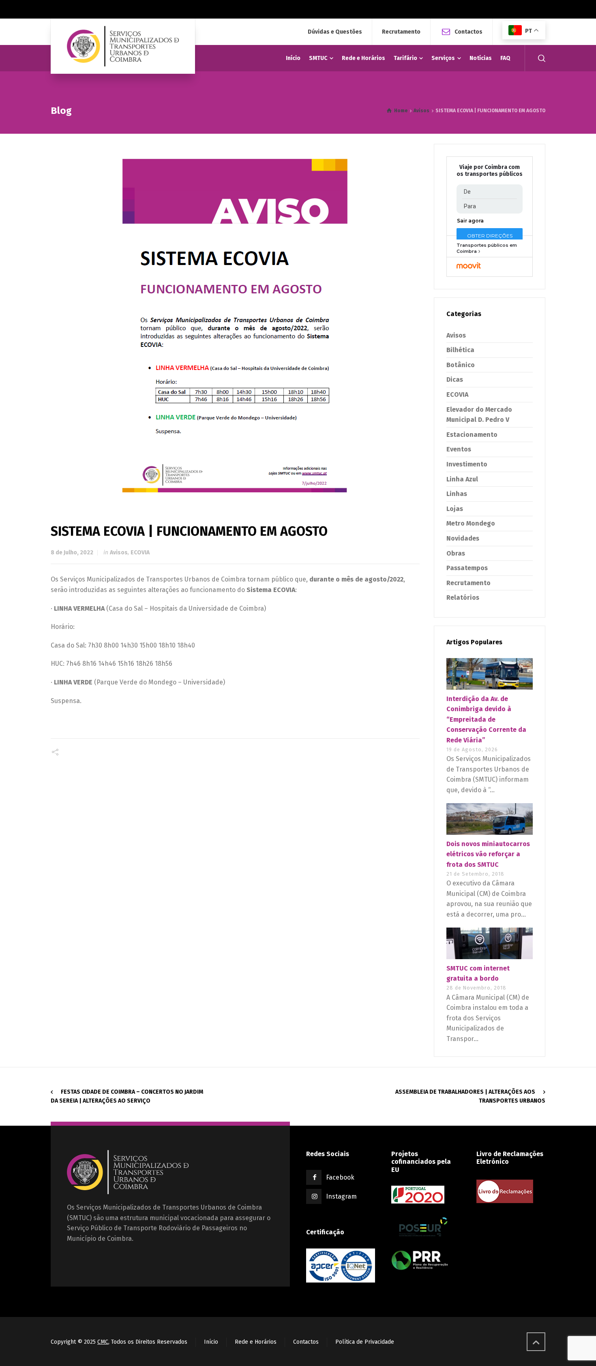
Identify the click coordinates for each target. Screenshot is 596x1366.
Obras (455, 553)
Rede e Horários (256, 1341)
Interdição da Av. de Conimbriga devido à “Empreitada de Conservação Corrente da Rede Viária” (486, 719)
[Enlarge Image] (235, 320)
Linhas (456, 494)
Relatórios (462, 597)
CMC (102, 1341)
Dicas (454, 379)
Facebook (340, 1177)
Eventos (458, 449)
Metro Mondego (470, 523)
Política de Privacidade (364, 1341)
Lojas (454, 509)
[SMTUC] (123, 46)
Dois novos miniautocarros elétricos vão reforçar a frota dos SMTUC (488, 854)
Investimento (466, 464)
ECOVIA (140, 552)
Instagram (341, 1196)
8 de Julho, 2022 (72, 552)
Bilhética (460, 350)
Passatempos (467, 568)
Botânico (460, 365)
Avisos (119, 552)
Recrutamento (401, 32)
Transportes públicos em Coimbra (487, 248)
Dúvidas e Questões (335, 32)
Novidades (462, 538)
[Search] (540, 58)
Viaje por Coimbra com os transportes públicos (490, 170)
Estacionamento (471, 434)
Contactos (468, 31)
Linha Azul (462, 479)
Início (211, 1341)
